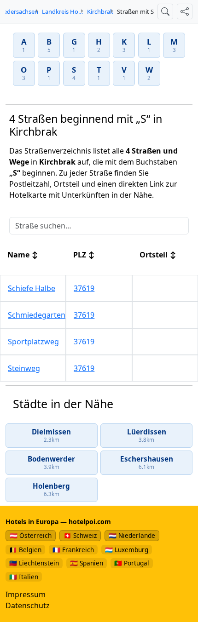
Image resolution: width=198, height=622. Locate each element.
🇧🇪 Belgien (25, 549)
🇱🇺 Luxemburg (126, 549)
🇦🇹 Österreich (31, 535)
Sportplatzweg (33, 342)
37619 (84, 288)
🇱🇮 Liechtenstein (34, 563)
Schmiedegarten (36, 315)
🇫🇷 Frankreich (73, 549)
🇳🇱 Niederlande (132, 535)
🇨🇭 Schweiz (80, 535)
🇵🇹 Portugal (131, 563)
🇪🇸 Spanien (86, 563)
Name (22, 255)
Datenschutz (28, 605)
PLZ (84, 255)
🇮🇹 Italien (23, 576)
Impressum (26, 594)
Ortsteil (158, 255)
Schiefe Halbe (31, 288)
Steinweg (24, 368)
